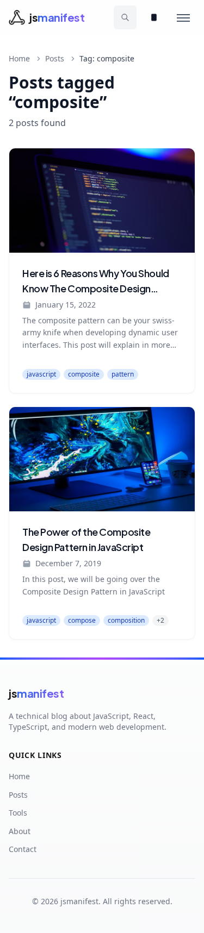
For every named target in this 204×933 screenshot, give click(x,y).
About (19, 831)
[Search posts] (125, 17)
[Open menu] (183, 17)
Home (19, 58)
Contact (22, 849)
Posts (54, 58)
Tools (18, 812)
